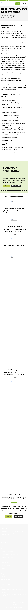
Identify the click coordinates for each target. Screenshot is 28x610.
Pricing (3, 568)
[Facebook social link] (2, 538)
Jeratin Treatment (7, 557)
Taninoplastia (6, 565)
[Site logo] (4, 3)
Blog (2, 574)
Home (3, 15)
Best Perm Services (6, 17)
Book (17, 3)
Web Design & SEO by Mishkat (14, 607)
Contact (3, 577)
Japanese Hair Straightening (10, 554)
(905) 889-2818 (16, 185)
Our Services (10, 15)
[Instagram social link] (4, 538)
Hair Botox (5, 560)
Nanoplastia (5, 563)
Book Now (6, 185)
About (3, 571)
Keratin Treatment (7, 552)
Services (3, 549)
